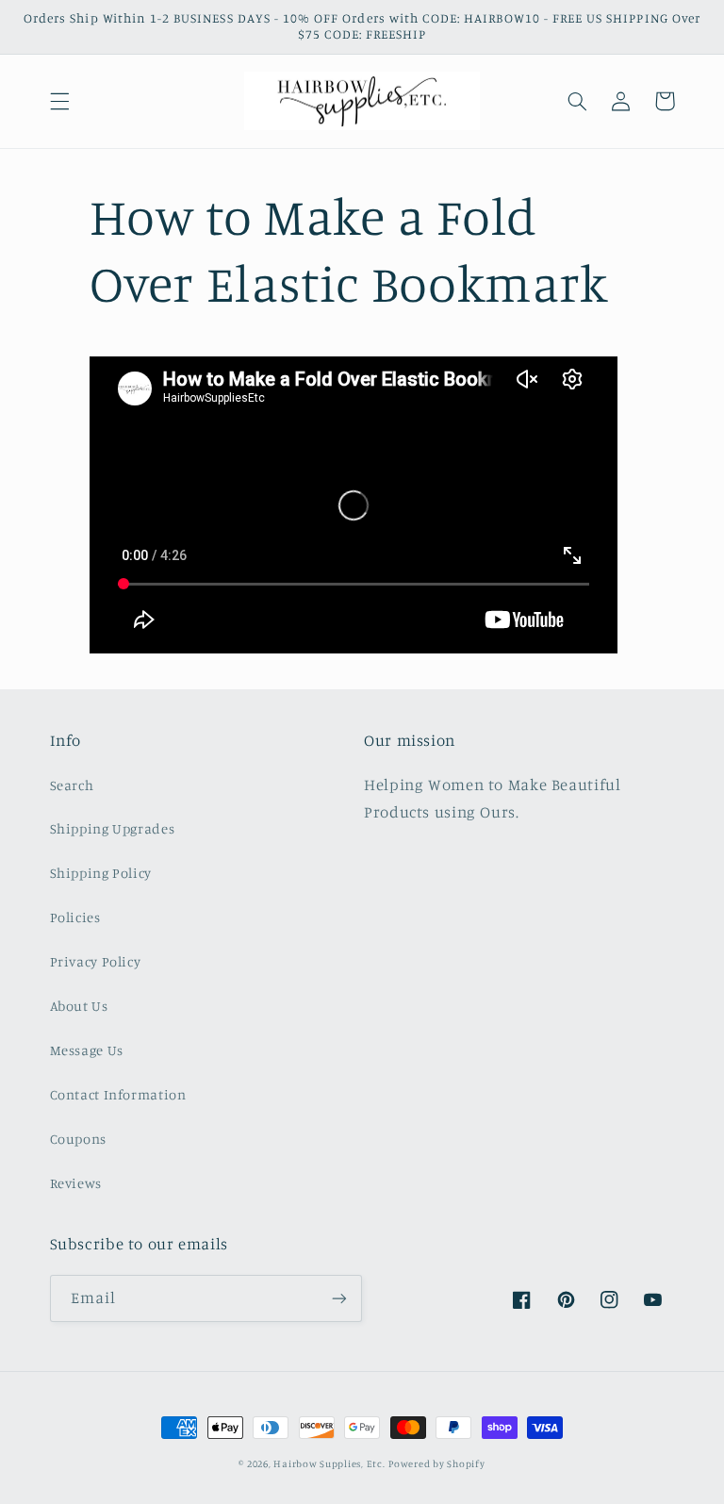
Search (72, 785)
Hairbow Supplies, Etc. (329, 1463)
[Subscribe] (339, 1298)
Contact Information (118, 1094)
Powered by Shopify (436, 1463)
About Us (79, 1006)
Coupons (78, 1139)
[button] (59, 101)
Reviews (76, 1183)
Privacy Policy (95, 961)
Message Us (86, 1050)
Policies (75, 917)
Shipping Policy (101, 873)
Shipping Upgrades (112, 828)
